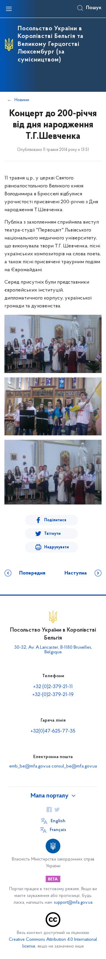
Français (58, 830)
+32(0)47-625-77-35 (53, 731)
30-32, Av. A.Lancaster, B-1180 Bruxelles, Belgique (53, 650)
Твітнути (52, 534)
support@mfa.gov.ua (73, 902)
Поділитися (55, 520)
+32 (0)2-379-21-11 (53, 687)
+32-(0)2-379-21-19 (53, 694)
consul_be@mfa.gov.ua (74, 766)
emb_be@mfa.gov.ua (29, 766)
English (58, 821)
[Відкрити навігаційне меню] (9, 9)
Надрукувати (56, 547)
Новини (21, 100)
